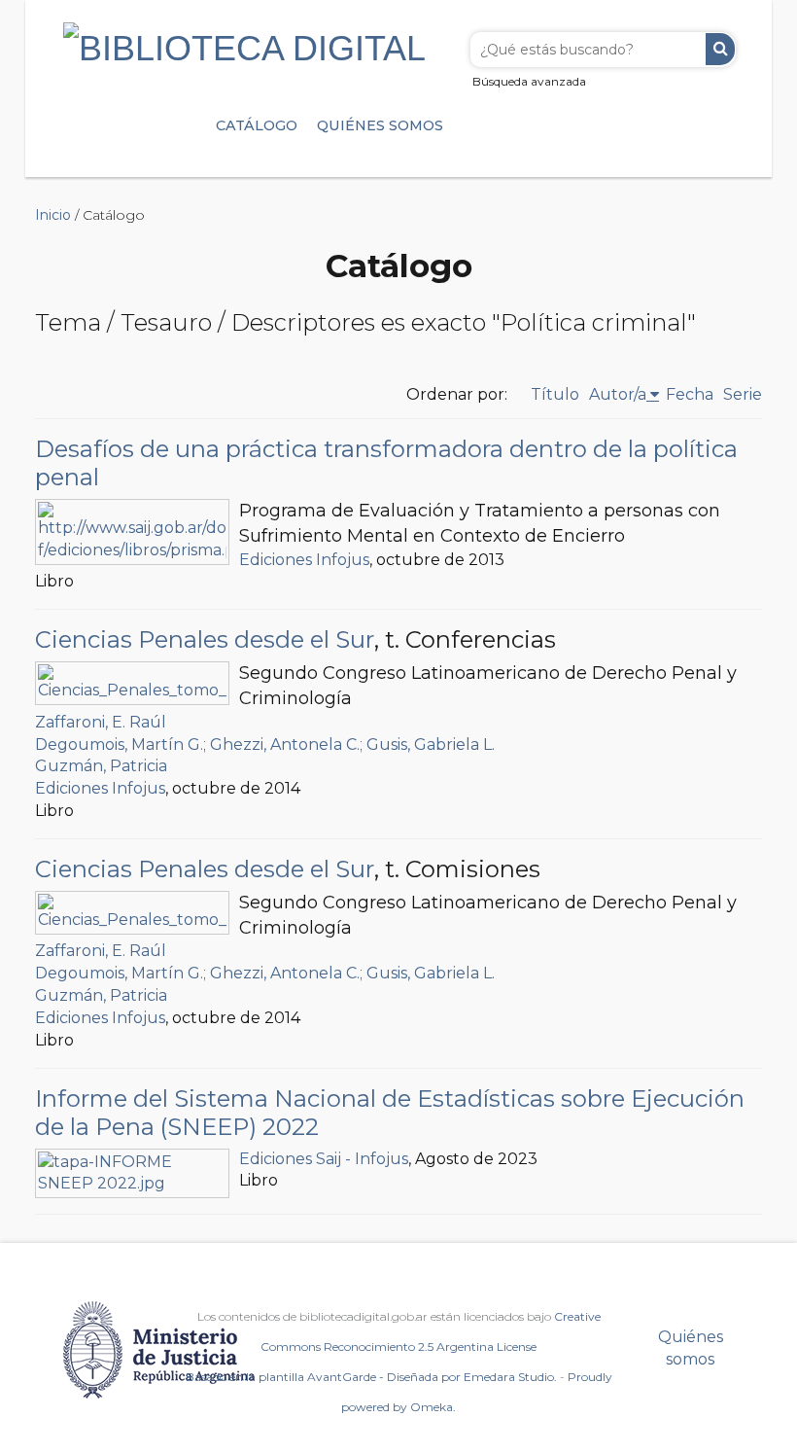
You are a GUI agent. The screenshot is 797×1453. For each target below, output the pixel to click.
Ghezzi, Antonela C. (285, 744)
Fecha (689, 394)
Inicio (53, 215)
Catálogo (256, 125)
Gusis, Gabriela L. (430, 744)
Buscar (720, 49)
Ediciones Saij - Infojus (323, 1159)
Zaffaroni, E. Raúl (100, 722)
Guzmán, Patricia (101, 766)
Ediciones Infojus (304, 559)
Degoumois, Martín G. (119, 744)
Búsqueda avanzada (529, 81)
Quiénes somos (380, 125)
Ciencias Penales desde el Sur (204, 639)
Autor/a (617, 394)
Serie (742, 394)
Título (555, 394)
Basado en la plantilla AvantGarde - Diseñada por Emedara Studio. (371, 1376)
